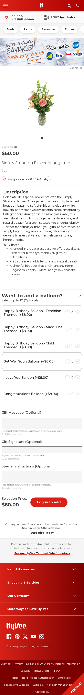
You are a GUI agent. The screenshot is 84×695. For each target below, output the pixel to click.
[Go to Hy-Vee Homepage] (42, 5)
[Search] (69, 5)
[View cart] (77, 5)
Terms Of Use (41, 670)
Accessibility (42, 691)
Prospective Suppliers (16, 684)
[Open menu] (5, 5)
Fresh (10, 29)
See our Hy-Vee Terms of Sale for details (42, 553)
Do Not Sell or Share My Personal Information (53, 663)
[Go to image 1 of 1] (42, 138)
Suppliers (38, 684)
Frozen (69, 29)
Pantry (28, 29)
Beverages (48, 29)
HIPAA (56, 670)
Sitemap (6, 663)
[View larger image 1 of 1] (42, 101)
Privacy (18, 663)
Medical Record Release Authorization (32, 677)
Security (25, 670)
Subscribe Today (42, 532)
